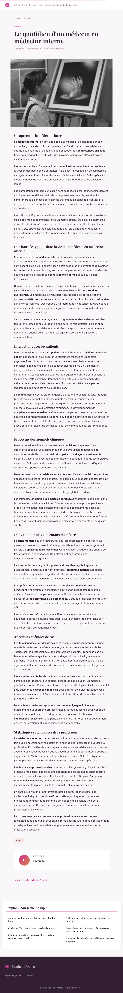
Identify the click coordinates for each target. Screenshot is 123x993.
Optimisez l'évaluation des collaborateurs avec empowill (90, 940)
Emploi (27, 18)
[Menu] (115, 5)
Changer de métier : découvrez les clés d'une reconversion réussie (31, 937)
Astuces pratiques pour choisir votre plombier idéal (32, 920)
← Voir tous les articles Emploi (30, 880)
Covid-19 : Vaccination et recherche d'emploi (31, 928)
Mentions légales (13, 975)
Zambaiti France (23, 966)
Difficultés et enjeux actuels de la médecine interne (88, 920)
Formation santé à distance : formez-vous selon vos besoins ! (87, 930)
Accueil (17, 18)
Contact (29, 975)
